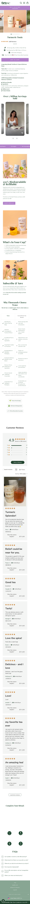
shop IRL (15, 890)
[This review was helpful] (20, 536)
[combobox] (21, 474)
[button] (3, 901)
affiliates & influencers (15, 887)
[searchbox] (9, 469)
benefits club (15, 885)
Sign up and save (14, 894)
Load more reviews (15, 795)
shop (15, 882)
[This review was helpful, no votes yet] (20, 570)
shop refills (9, 203)
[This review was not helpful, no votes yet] (23, 536)
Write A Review (18, 462)
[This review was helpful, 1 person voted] (20, 750)
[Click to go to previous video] (13, 138)
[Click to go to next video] (17, 138)
